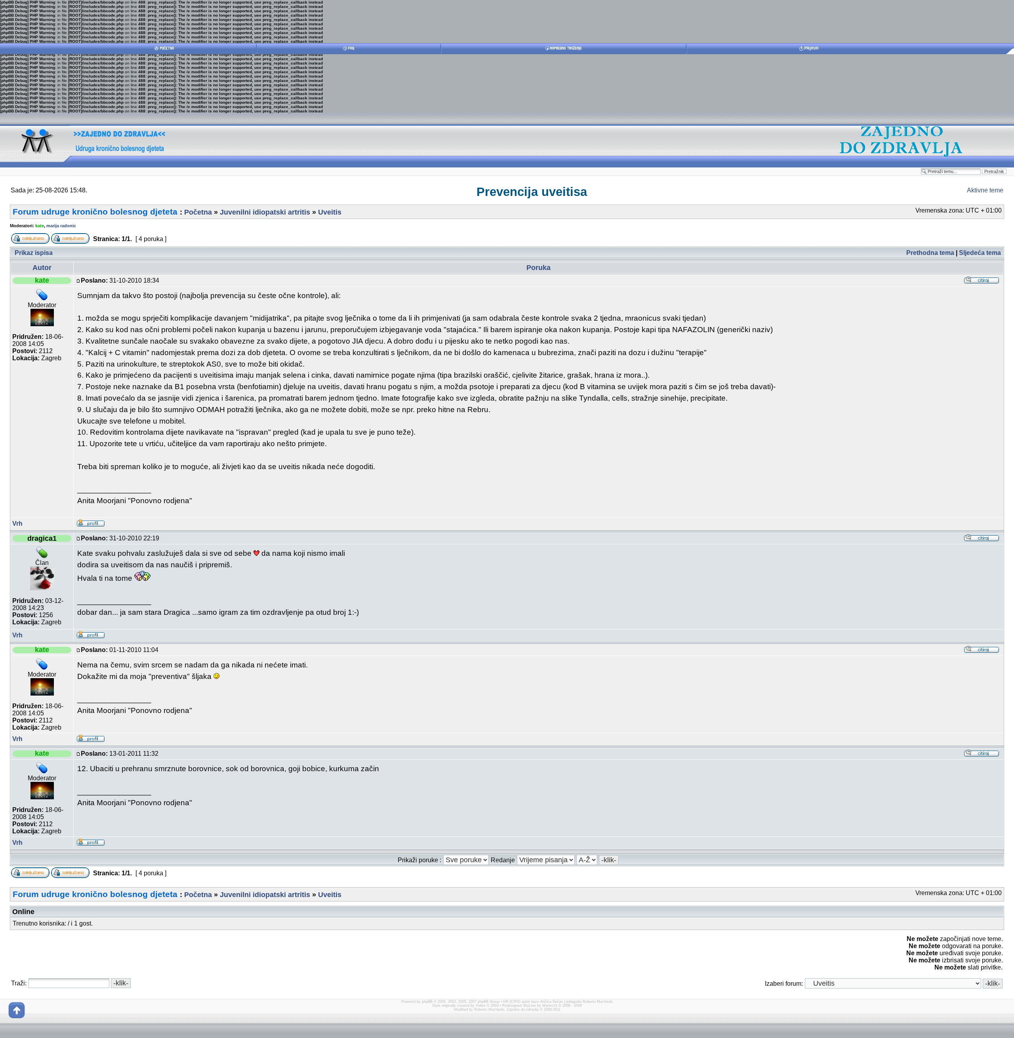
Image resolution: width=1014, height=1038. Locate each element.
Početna (198, 212)
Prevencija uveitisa (532, 192)
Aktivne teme (985, 190)
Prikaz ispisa (34, 252)
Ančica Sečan (551, 1002)
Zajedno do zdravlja (523, 1009)
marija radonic (61, 225)
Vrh (17, 523)
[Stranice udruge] (36, 166)
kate (39, 225)
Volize (481, 1006)
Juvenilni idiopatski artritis (265, 212)
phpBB (427, 1002)
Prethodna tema (930, 252)
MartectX (549, 1006)
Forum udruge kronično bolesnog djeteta (95, 211)
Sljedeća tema (980, 252)
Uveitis (329, 212)
